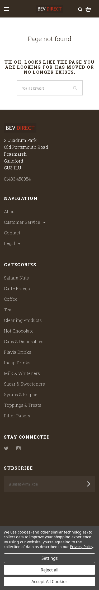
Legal (10, 243)
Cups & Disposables (23, 341)
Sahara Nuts (16, 278)
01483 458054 (17, 179)
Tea (7, 309)
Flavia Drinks (17, 352)
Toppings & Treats (22, 405)
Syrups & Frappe (20, 394)
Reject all (49, 570)
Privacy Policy (81, 546)
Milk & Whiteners (22, 373)
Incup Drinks (17, 362)
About (10, 211)
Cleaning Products (23, 320)
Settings (49, 558)
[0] (88, 9)
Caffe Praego (17, 288)
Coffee (10, 299)
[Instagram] (18, 448)
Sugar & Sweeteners (24, 384)
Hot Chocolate (19, 331)
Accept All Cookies (49, 581)
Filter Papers (17, 415)
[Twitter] (6, 448)
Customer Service (22, 222)
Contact (12, 232)
